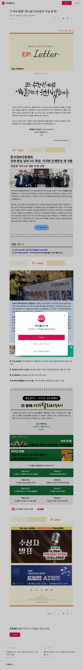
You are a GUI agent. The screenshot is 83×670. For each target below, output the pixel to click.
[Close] (64, 315)
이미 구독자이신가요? (41, 351)
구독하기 (41, 337)
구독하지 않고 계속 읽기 (41, 344)
